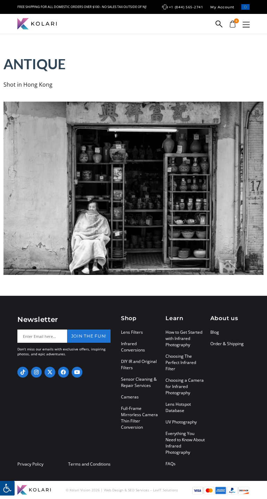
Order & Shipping (227, 344)
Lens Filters (132, 332)
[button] (246, 24)
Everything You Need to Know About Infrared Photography (185, 442)
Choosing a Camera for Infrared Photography (184, 386)
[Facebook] (63, 372)
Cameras (130, 397)
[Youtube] (77, 372)
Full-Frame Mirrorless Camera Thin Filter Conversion (139, 417)
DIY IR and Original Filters (139, 364)
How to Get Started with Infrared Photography (183, 338)
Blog (214, 332)
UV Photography (181, 422)
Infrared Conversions (133, 347)
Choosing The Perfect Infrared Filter (180, 362)
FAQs (170, 464)
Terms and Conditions (89, 464)
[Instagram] (36, 372)
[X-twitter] (49, 372)
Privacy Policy (30, 464)
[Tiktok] (22, 372)
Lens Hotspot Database (178, 407)
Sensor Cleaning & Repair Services (139, 382)
